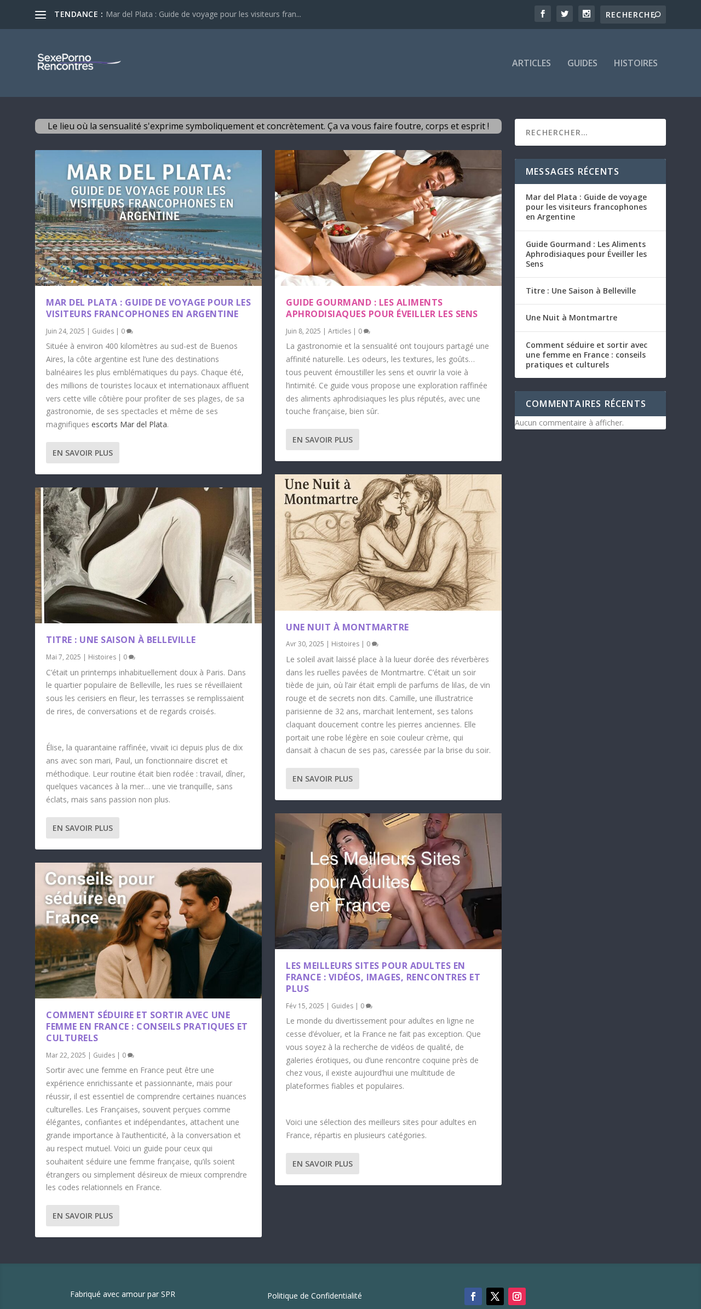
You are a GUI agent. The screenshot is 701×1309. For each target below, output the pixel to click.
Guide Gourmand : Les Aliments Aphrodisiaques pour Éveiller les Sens (382, 308)
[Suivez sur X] (495, 1296)
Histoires (636, 64)
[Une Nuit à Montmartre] (388, 542)
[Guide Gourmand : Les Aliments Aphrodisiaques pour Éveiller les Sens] (388, 218)
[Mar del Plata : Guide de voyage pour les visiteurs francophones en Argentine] (148, 218)
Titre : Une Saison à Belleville (121, 640)
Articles (531, 64)
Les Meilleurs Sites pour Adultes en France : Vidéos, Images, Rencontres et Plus (383, 977)
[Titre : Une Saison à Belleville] (148, 555)
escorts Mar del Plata (129, 424)
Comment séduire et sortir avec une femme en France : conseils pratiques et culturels (147, 1026)
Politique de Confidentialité (314, 1296)
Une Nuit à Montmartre (347, 627)
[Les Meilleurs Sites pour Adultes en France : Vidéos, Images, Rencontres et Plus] (388, 881)
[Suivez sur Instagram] (517, 1296)
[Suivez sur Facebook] (473, 1296)
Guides (582, 64)
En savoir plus (83, 452)
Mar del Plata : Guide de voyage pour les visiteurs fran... (203, 14)
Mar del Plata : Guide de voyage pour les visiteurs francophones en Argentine (148, 308)
